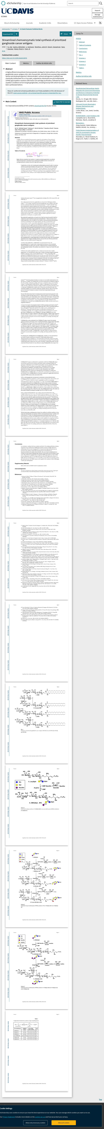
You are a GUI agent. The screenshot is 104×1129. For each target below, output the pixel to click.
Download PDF (8, 34)
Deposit (97, 10)
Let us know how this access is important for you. (44, 93)
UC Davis (4, 16)
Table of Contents (85, 45)
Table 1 (81, 68)
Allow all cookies (63, 1123)
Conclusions (83, 48)
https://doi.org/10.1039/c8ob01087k (14, 58)
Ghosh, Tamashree (54, 47)
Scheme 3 (82, 65)
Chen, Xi (27, 49)
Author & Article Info (84, 76)
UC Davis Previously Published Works (31, 29)
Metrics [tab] (26, 63)
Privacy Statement (9, 1117)
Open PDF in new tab (63, 102)
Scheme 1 (82, 58)
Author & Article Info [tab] (44, 63)
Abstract (9, 69)
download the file (40, 106)
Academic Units (45, 23)
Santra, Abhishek (19, 47)
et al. (3, 51)
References (83, 52)
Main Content (11, 101)
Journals (29, 23)
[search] (100, 3)
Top (100, 1099)
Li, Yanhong (30, 47)
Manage (97, 16)
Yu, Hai (9, 47)
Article (78, 38)
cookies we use (40, 1117)
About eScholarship (11, 23)
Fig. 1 (81, 55)
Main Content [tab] (10, 63)
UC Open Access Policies (83, 23)
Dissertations (62, 23)
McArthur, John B (41, 47)
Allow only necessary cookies (35, 1123)
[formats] (16, 34)
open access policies (20, 93)
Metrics (78, 72)
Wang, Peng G (19, 49)
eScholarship (6, 29)
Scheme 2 (82, 61)
